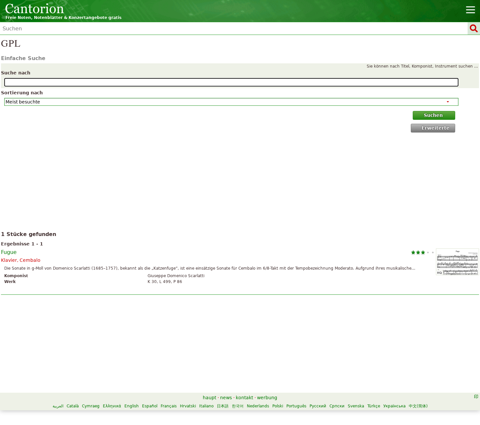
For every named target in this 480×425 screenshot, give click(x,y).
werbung (267, 397)
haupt (209, 397)
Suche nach (15, 72)
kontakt (244, 397)
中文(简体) (418, 406)
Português (296, 406)
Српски (336, 406)
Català (73, 406)
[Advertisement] (240, 183)
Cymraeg (91, 406)
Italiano (206, 406)
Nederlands (258, 406)
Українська (394, 406)
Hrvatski (188, 406)
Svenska (356, 406)
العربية (58, 406)
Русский (318, 406)
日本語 (223, 406)
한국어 (238, 406)
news (226, 397)
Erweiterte (436, 128)
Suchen (433, 115)
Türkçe (373, 406)
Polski (277, 406)
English (131, 406)
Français (169, 406)
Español (149, 406)
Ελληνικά (112, 406)
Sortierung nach (22, 92)
